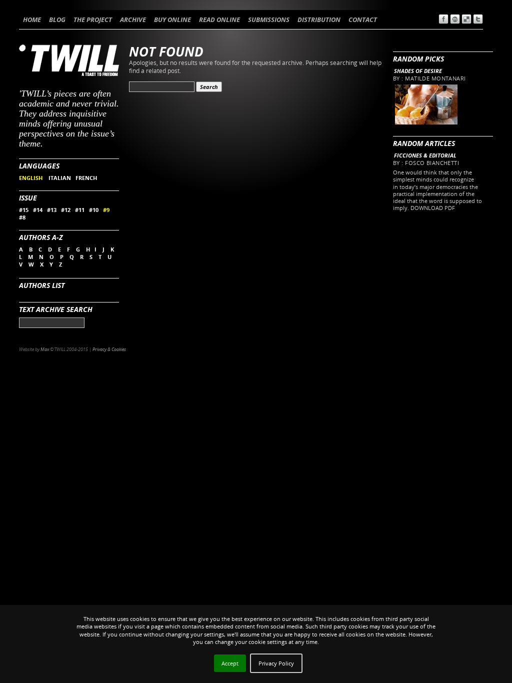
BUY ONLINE (172, 19)
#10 (93, 210)
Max (44, 349)
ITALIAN (59, 178)
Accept (230, 663)
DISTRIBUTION (319, 19)
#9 (106, 210)
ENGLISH (31, 178)
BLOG (57, 19)
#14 (37, 210)
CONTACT (362, 19)
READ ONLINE (219, 19)
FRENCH (86, 178)
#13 (51, 210)
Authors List (41, 285)
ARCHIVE (133, 19)
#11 (79, 210)
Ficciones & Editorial (425, 155)
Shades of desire (418, 70)
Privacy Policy (276, 663)
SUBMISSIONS (269, 19)
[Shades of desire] (426, 122)
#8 (22, 217)
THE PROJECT (93, 19)
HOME (32, 19)
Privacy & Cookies (109, 349)
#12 (65, 210)
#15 (23, 210)
